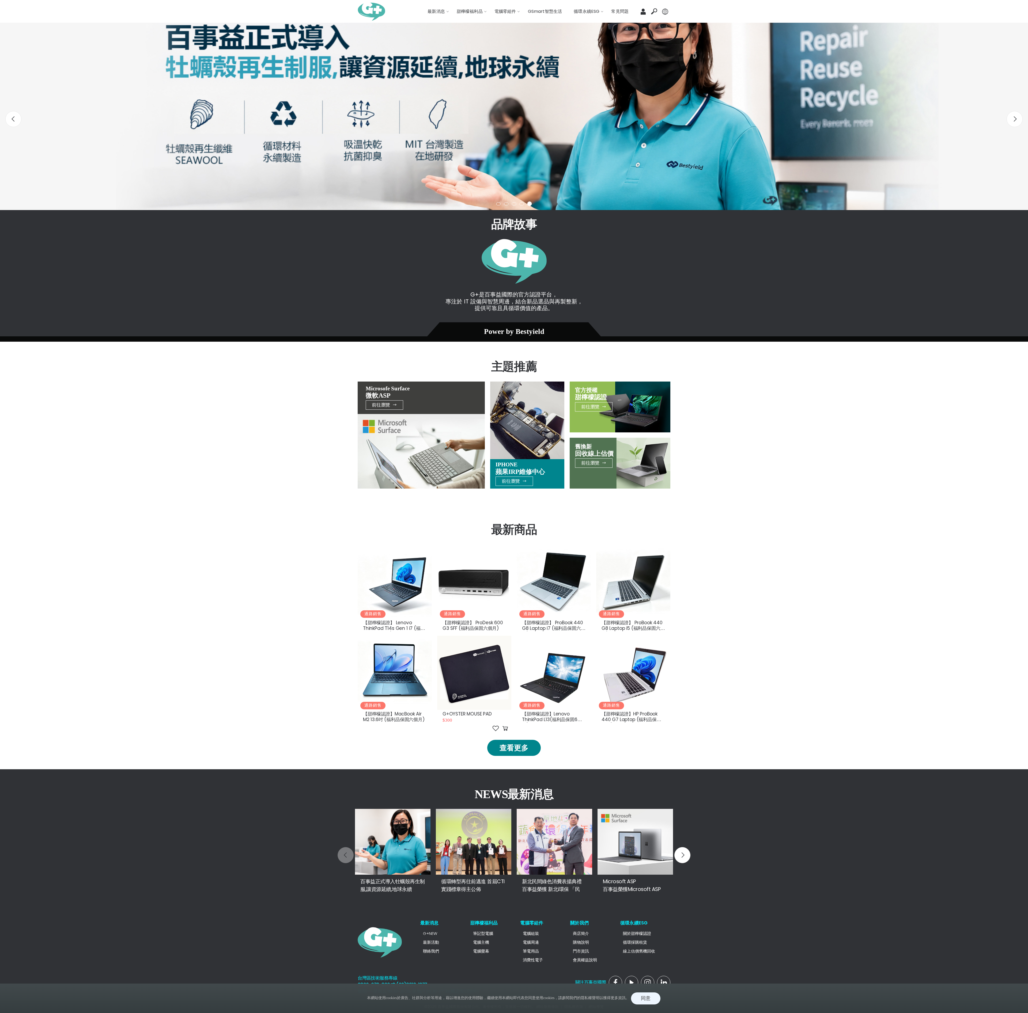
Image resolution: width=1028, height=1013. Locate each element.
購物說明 (581, 942)
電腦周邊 (531, 942)
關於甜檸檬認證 (637, 933)
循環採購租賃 (635, 942)
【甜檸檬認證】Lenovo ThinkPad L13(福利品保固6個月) (552, 720)
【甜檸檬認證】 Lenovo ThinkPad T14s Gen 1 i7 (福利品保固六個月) (394, 628)
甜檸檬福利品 (484, 923)
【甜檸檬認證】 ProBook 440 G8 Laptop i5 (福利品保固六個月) (633, 628)
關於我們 (579, 923)
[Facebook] (615, 982)
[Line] (647, 982)
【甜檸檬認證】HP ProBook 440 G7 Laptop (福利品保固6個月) (633, 720)
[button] (654, 11)
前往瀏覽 (381, 405)
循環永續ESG (634, 923)
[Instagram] (631, 982)
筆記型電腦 (483, 933)
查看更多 (514, 748)
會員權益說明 (585, 960)
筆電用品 (531, 951)
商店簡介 (581, 933)
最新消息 (429, 923)
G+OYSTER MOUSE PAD (467, 714)
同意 (646, 998)
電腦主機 (481, 942)
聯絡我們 (431, 951)
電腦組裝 (531, 933)
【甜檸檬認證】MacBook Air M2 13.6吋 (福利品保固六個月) (394, 717)
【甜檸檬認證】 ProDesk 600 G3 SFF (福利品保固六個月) (473, 625)
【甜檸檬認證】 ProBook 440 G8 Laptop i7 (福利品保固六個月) (553, 628)
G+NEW (430, 933)
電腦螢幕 (481, 951)
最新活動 (431, 942)
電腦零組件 (531, 923)
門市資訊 (581, 951)
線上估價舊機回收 (639, 951)
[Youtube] (663, 982)
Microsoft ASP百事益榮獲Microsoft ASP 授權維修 (635, 889)
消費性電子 (533, 960)
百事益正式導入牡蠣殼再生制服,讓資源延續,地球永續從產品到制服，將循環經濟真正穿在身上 (392, 893)
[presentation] (13, 119)
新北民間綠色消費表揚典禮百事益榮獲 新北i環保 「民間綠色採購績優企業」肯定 (553, 889)
